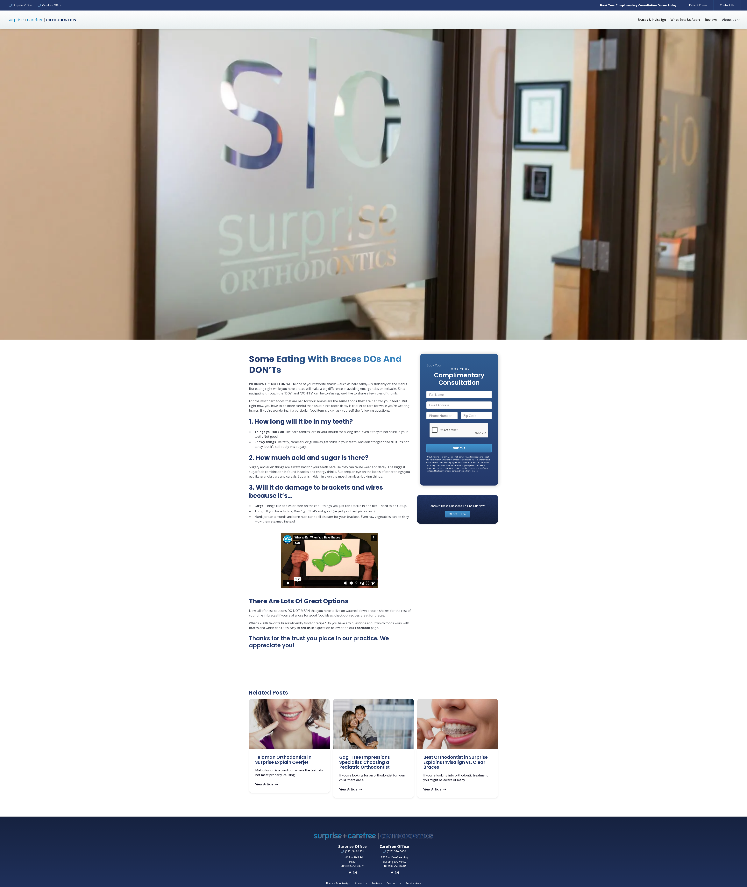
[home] (42, 19)
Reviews (711, 20)
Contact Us (727, 5)
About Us (361, 883)
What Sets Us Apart (685, 20)
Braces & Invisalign (652, 20)
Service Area (413, 883)
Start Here (457, 514)
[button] (731, 20)
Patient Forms (698, 5)
